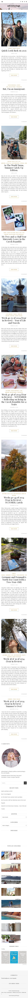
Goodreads (25, 964)
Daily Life (15, 161)
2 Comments (24, 121)
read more (14, 75)
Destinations (9, 992)
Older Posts (6, 743)
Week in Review (17, 656)
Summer (14, 575)
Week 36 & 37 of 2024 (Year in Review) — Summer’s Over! (14, 704)
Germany (8, 575)
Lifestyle (8, 163)
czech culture (11, 232)
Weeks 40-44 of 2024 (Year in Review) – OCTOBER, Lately (14, 500)
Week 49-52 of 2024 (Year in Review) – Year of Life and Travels (14, 320)
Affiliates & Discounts (17, 992)
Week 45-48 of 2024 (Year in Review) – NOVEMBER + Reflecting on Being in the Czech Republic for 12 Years (14, 399)
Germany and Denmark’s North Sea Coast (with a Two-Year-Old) (14, 579)
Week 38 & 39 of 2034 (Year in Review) (14, 660)
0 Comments (24, 201)
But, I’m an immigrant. (14, 88)
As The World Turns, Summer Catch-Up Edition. (14, 168)
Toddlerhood (20, 575)
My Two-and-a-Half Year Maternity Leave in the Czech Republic (14, 239)
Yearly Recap (16, 48)
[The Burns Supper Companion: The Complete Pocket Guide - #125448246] (5, 957)
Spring (22, 163)
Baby (5, 232)
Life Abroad (9, 314)
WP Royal (17, 995)
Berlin (9, 161)
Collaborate (23, 992)
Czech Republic (12, 85)
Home (2, 992)
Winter (12, 315)
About (5, 992)
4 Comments (24, 80)
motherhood (15, 163)
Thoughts (19, 86)
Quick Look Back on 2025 (14, 50)
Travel (10, 48)
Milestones (12, 86)
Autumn (8, 390)
